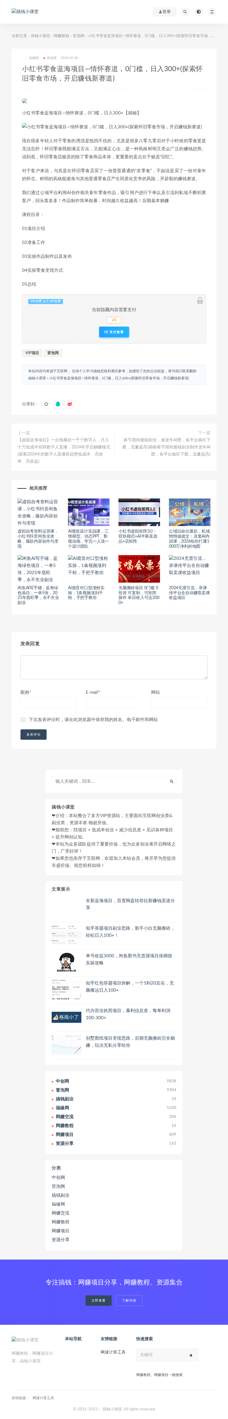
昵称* (25, 692)
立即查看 (98, 1300)
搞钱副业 (60, 1195)
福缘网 (58, 1204)
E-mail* (93, 692)
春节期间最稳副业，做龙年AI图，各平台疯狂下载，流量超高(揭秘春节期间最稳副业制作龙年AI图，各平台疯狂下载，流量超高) (166, 447)
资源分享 (60, 1240)
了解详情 (129, 1300)
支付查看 (116, 332)
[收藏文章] (46, 404)
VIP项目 (32, 353)
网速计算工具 (113, 1352)
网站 (155, 692)
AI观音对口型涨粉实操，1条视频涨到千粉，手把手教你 (86, 593)
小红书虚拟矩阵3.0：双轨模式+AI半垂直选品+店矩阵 (137, 536)
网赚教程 (61, 36)
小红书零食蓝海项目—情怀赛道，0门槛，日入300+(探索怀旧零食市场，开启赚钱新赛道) (119, 378)
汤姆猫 (34, 58)
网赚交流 (60, 1213)
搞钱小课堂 (40, 36)
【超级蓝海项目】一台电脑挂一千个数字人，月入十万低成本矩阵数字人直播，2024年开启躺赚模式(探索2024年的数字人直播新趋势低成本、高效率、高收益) (64, 451)
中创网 (58, 1177)
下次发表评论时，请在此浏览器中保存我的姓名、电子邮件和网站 (93, 720)
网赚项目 (60, 1231)
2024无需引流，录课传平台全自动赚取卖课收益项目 (189, 593)
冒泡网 (78, 36)
